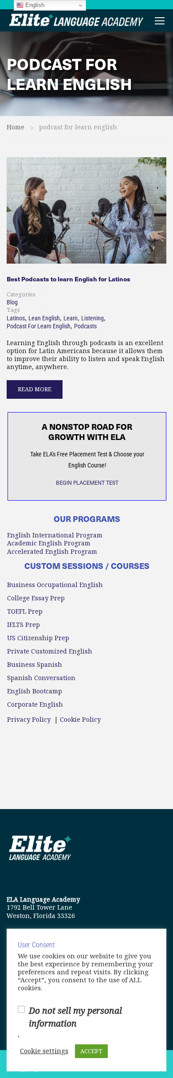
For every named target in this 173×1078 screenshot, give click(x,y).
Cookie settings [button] (44, 1051)
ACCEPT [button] (91, 1051)
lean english (44, 318)
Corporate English (35, 704)
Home (15, 127)
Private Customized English (49, 651)
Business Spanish (34, 664)
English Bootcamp (34, 691)
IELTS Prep (23, 624)
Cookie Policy (80, 719)
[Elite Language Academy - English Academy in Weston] (76, 20)
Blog (12, 302)
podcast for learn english (39, 326)
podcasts (85, 326)
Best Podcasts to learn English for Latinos (68, 279)
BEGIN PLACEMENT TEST (87, 482)
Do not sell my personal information (75, 1017)
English (34, 5)
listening (92, 318)
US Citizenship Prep (38, 638)
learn (70, 318)
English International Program (54, 535)
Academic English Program (48, 543)
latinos (16, 318)
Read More (34, 386)
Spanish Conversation (41, 677)
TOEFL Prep (25, 611)
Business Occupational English (55, 584)
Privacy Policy (29, 719)
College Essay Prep (36, 598)
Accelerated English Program (52, 551)
